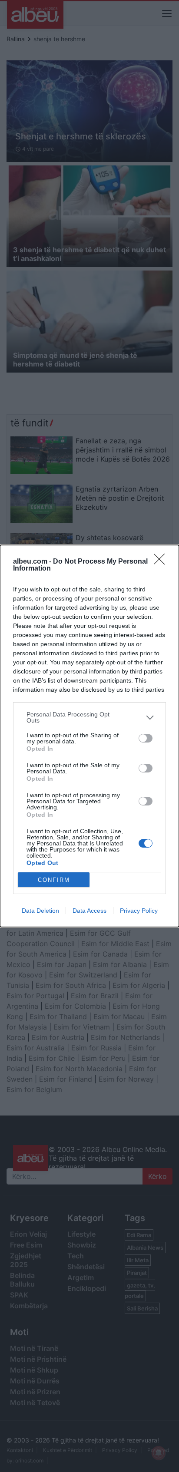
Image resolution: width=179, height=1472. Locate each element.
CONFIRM (54, 880)
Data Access (89, 910)
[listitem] (89, 717)
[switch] (145, 738)
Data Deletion (40, 910)
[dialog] (89, 736)
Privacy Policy (139, 910)
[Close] (162, 562)
